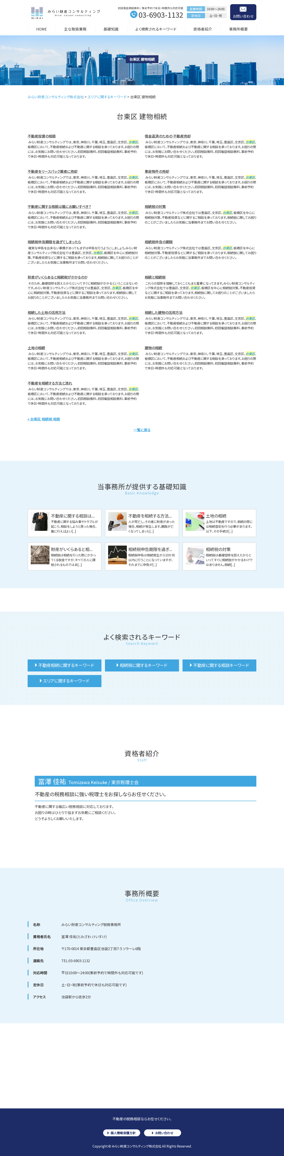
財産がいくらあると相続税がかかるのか (58, 277)
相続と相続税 (155, 277)
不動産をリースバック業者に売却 (53, 171)
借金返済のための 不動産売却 (168, 136)
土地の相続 (36, 347)
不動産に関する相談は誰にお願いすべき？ (59, 206)
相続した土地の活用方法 (46, 312)
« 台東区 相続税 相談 (44, 419)
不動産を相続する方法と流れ (50, 383)
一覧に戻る (142, 429)
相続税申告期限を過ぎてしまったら (54, 241)
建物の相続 (153, 347)
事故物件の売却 (157, 171)
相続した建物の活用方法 (164, 312)
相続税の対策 (155, 206)
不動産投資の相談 (42, 136)
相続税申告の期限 (159, 241)
